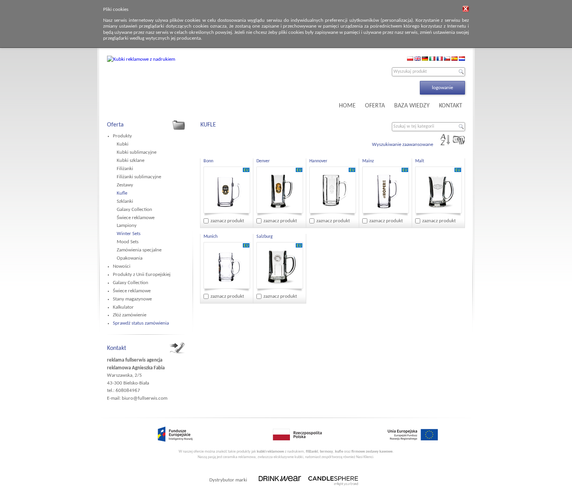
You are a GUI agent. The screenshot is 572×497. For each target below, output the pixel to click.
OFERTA (375, 106)
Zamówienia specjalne (139, 250)
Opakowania (129, 258)
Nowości (121, 266)
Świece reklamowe (135, 217)
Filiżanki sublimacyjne (139, 176)
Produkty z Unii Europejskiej (141, 274)
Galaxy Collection (134, 209)
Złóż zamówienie (129, 315)
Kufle (122, 193)
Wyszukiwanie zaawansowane (402, 144)
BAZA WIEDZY (412, 106)
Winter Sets (128, 233)
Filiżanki (125, 168)
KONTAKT (450, 106)
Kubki (122, 144)
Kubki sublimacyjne (136, 152)
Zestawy (125, 185)
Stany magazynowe (132, 299)
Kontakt (116, 348)
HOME (347, 106)
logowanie (442, 87)
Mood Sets (128, 241)
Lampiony (127, 225)
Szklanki (125, 201)
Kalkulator (123, 307)
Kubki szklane (130, 160)
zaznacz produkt (227, 220)
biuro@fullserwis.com (144, 398)
